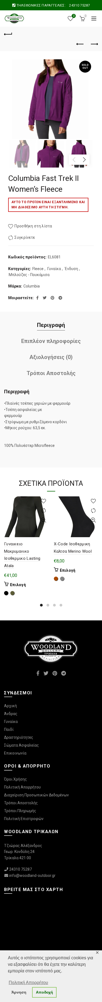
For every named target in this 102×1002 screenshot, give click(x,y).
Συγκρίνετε (24, 237)
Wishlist (74, 15)
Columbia (31, 286)
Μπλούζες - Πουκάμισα (29, 275)
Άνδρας (10, 714)
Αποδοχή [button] (44, 992)
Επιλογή (18, 585)
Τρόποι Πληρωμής (20, 811)
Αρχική (10, 706)
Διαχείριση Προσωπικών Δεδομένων (36, 795)
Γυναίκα (54, 269)
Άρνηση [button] (18, 992)
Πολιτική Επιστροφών (24, 819)
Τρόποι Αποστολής (51, 373)
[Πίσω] (8, 33)
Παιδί (9, 729)
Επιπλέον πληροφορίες (51, 341)
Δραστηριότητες (18, 737)
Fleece (38, 269)
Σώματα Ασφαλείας (21, 745)
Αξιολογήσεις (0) (51, 357)
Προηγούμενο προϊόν (80, 44)
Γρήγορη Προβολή (43, 520)
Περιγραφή (51, 325)
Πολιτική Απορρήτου (22, 787)
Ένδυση (71, 269)
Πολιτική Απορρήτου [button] (28, 982)
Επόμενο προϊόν (94, 44)
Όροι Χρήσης (15, 779)
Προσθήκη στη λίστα (33, 226)
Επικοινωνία (15, 753)
